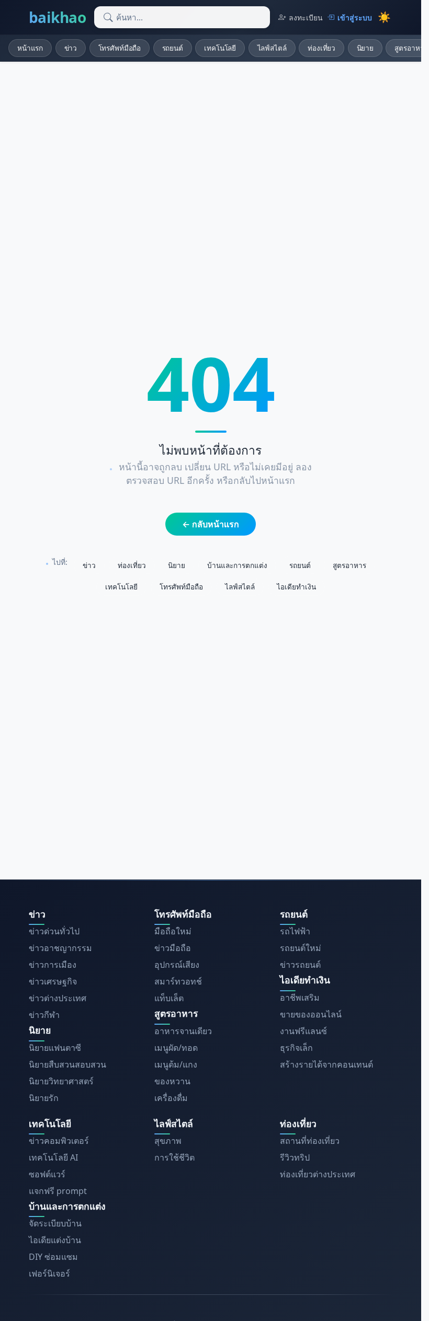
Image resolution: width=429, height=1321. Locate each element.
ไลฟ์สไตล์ (272, 48)
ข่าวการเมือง (52, 964)
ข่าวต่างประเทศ (57, 998)
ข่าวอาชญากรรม (60, 948)
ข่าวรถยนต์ (300, 964)
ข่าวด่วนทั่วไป (54, 931)
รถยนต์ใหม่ (300, 948)
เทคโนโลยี (220, 48)
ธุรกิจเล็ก (296, 1047)
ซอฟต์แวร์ (47, 1174)
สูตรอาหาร (349, 565)
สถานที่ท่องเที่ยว (310, 1140)
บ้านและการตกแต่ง (237, 565)
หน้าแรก (30, 48)
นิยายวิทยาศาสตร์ (61, 1081)
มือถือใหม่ (172, 931)
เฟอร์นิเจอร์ (49, 1273)
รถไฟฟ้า (295, 931)
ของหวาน (172, 1081)
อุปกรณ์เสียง (176, 964)
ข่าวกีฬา (44, 1015)
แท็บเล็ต (169, 998)
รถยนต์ (172, 48)
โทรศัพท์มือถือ (119, 48)
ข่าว (70, 48)
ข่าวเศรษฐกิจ (53, 981)
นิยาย (365, 48)
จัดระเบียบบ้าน (55, 1223)
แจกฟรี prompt (58, 1191)
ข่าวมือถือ (172, 948)
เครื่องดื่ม (171, 1098)
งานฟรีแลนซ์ (303, 1031)
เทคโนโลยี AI (53, 1157)
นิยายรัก (44, 1098)
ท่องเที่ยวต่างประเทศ (317, 1174)
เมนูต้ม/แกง (175, 1064)
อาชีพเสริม (300, 997)
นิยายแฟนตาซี (55, 1047)
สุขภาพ (168, 1140)
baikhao (57, 17)
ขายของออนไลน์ (311, 1014)
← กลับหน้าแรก (210, 524)
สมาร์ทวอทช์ (178, 981)
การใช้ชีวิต (174, 1157)
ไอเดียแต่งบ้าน (55, 1240)
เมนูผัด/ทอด (176, 1047)
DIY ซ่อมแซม (53, 1256)
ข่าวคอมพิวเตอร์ (59, 1140)
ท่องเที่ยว (321, 48)
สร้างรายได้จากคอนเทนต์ (326, 1064)
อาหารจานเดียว (183, 1031)
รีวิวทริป (295, 1157)
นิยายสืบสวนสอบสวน (67, 1064)
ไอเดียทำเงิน (296, 587)
